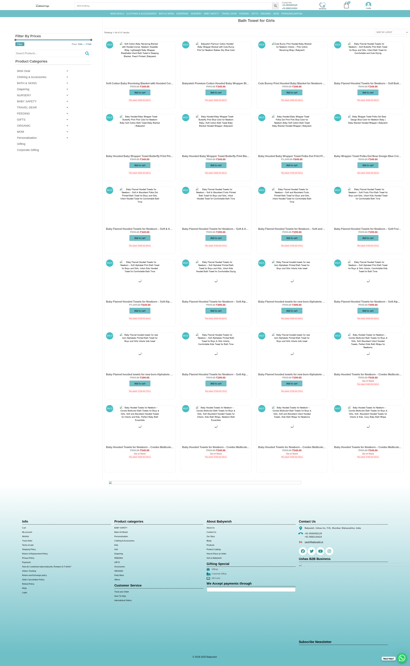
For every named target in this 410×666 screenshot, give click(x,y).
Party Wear (119, 575)
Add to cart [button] (139, 92)
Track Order (27, 541)
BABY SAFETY (211, 13)
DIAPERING (182, 13)
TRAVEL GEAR (229, 13)
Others (117, 580)
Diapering (23, 89)
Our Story (211, 536)
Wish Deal (23, 71)
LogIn (24, 592)
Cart (24, 528)
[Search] (87, 53)
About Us (211, 528)
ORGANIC (266, 13)
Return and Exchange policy (34, 575)
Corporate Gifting (28, 150)
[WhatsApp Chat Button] (402, 658)
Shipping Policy (29, 549)
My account (27, 532)
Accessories (119, 567)
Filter (19, 44)
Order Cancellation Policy (33, 580)
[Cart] (346, 5)
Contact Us (211, 532)
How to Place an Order (216, 554)
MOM (276, 13)
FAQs (24, 588)
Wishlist (25, 536)
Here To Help (120, 596)
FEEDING (244, 13)
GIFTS (254, 13)
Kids (116, 545)
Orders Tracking (29, 571)
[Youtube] (320, 551)
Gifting (21, 144)
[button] (43, 71)
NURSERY (196, 13)
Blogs (209, 541)
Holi (116, 549)
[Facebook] (303, 551)
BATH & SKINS (166, 13)
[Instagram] (329, 551)
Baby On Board (121, 532)
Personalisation (291, 13)
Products (210, 545)
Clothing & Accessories (141, 13)
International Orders (123, 600)
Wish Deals (117, 13)
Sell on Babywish (214, 558)
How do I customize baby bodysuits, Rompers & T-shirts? (46, 567)
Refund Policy (28, 584)
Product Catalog (214, 549)
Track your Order (121, 592)
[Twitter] (312, 551)
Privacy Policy (28, 558)
